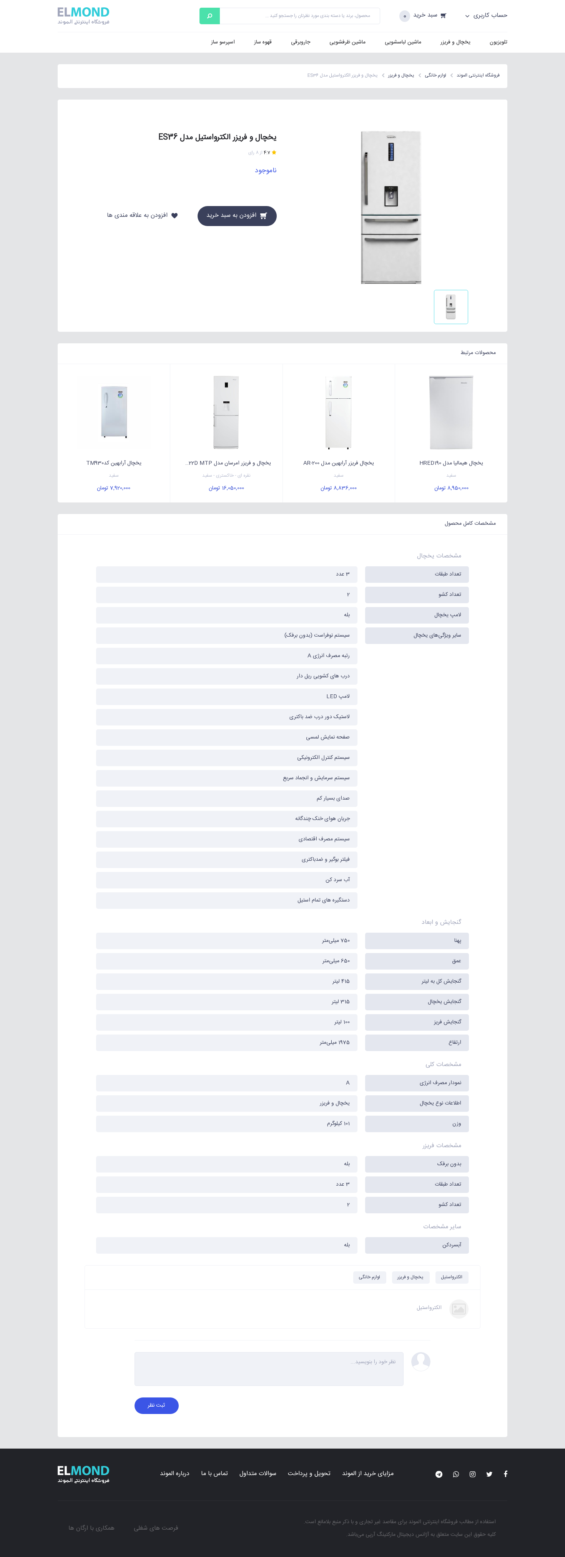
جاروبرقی (300, 42)
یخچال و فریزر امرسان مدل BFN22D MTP (224, 463)
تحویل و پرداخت (309, 1474)
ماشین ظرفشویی (347, 42)
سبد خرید (425, 15)
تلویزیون (498, 42)
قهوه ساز (263, 42)
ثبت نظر (156, 1405)
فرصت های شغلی (156, 1528)
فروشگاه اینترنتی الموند (433, 1522)
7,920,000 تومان (113, 488)
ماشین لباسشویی (403, 42)
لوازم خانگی (369, 1277)
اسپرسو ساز (223, 42)
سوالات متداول (257, 1474)
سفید (451, 475)
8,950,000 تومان (451, 488)
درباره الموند (174, 1474)
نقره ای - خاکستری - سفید (226, 475)
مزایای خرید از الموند (368, 1474)
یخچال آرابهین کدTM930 (113, 463)
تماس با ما (214, 1474)
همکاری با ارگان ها (91, 1528)
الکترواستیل (451, 1277)
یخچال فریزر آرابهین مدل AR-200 (338, 463)
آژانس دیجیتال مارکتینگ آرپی (397, 1534)
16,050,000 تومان (226, 488)
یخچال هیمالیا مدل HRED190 (451, 463)
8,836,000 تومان (339, 488)
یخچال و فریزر (455, 42)
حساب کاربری (489, 15)
